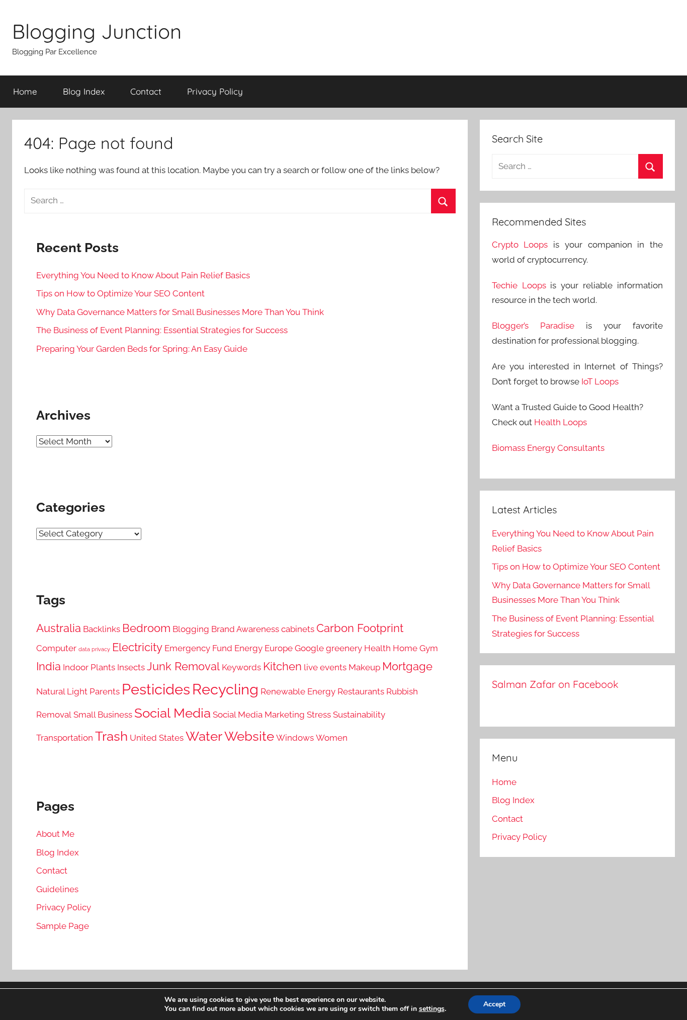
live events (325, 667)
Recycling (225, 689)
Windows (295, 738)
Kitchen (282, 666)
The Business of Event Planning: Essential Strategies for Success (162, 330)
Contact (145, 91)
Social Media (172, 713)
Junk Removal (183, 666)
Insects (131, 667)
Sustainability (359, 715)
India (48, 666)
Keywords (241, 667)
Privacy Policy (215, 91)
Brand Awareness (245, 629)
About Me (55, 834)
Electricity (137, 647)
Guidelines (57, 889)
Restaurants (360, 691)
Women (332, 738)
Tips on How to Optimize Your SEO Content (120, 293)
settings (432, 1008)
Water (204, 736)
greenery (344, 648)
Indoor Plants (89, 667)
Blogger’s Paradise (533, 326)
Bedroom (146, 628)
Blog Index (84, 91)
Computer (56, 648)
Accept (494, 1004)
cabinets (297, 629)
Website (249, 736)
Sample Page (62, 926)
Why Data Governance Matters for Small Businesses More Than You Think (180, 312)
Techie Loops (519, 285)
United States (157, 738)
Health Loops (560, 422)
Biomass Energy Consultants (548, 448)
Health (377, 648)
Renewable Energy (298, 691)
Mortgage (407, 666)
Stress (319, 715)
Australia (58, 628)
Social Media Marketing (259, 715)
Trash (111, 736)
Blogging (191, 629)
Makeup (364, 667)
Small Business (102, 715)
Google (309, 648)
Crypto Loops (520, 245)
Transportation (64, 738)
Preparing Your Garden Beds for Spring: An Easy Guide (141, 349)
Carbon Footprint (359, 628)
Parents (105, 691)
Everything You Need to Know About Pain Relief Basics (143, 275)
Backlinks (101, 629)
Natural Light (62, 691)
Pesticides (156, 689)
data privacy (94, 649)
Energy (248, 648)
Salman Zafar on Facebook (555, 684)
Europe (279, 648)
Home (25, 91)
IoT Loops (600, 381)
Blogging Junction (97, 31)
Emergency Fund (198, 648)
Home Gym (415, 648)
